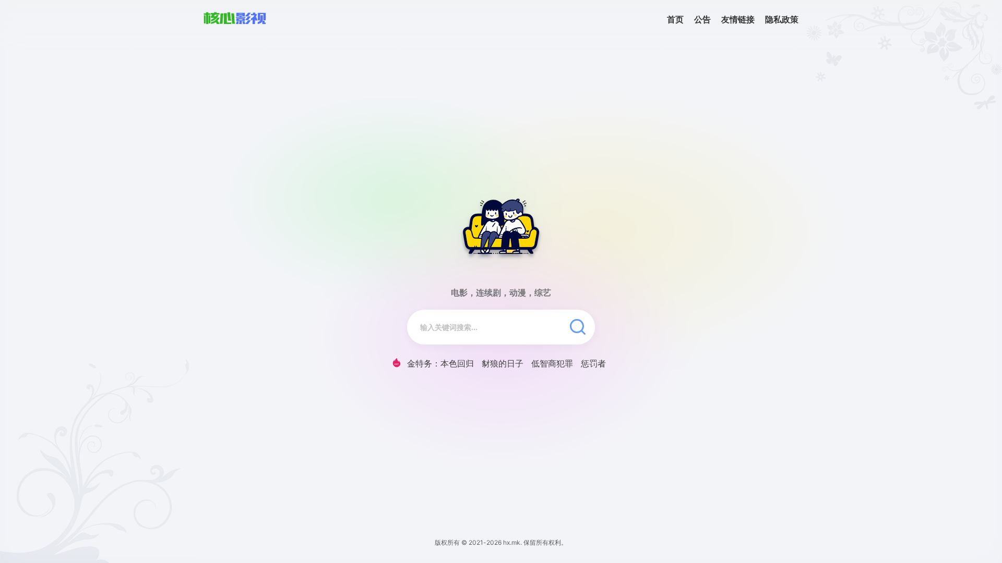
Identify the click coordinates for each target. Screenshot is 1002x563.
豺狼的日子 (502, 363)
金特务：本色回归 (440, 363)
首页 (675, 19)
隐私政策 (781, 19)
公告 (702, 19)
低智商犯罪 (552, 363)
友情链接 (738, 19)
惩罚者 (593, 363)
